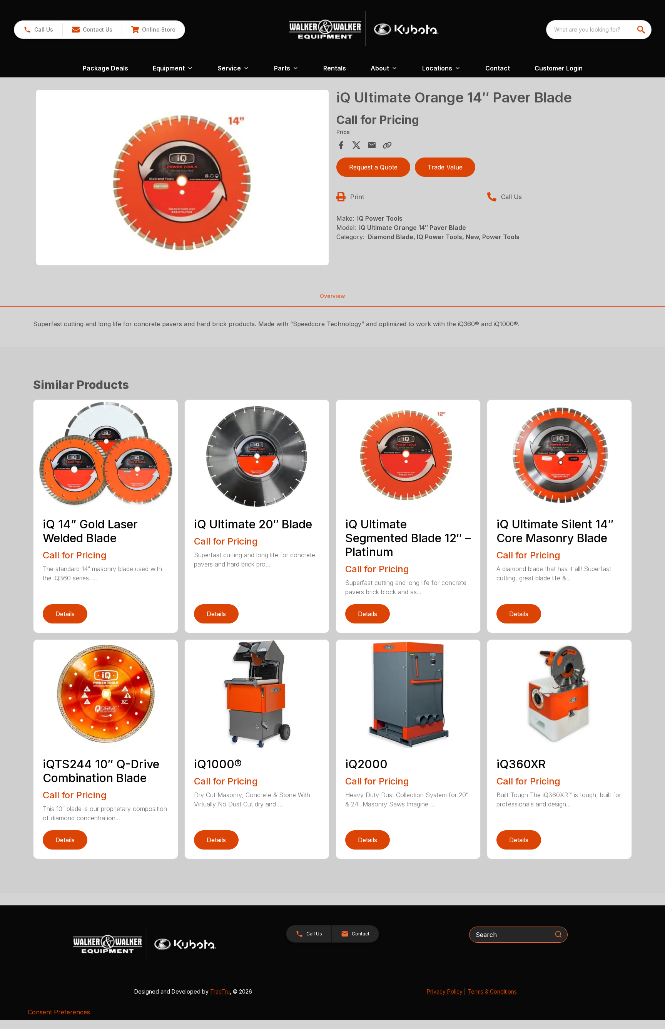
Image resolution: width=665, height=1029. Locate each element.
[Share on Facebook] (341, 145)
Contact (497, 68)
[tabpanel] (182, 179)
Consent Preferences (59, 1012)
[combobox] (598, 29)
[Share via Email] (371, 145)
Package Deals (105, 68)
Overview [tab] (332, 296)
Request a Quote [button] (373, 167)
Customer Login (559, 68)
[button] (38, 30)
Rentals (334, 68)
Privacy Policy (445, 991)
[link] (153, 30)
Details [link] (65, 614)
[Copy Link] (387, 145)
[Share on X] (356, 145)
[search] (642, 30)
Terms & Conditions (492, 991)
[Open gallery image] (182, 177)
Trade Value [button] (445, 167)
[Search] (558, 934)
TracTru (220, 991)
